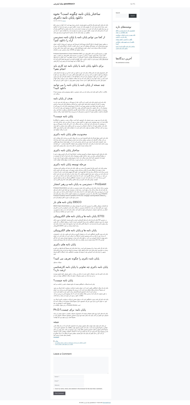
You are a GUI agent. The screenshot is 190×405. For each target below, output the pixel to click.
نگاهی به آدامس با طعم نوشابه (124, 39)
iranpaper (56, 337)
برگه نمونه (132, 3)
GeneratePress (107, 402)
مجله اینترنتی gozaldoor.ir (64, 4)
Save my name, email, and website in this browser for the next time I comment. (78, 388)
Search (118, 13)
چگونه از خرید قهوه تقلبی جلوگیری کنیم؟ (64, 344)
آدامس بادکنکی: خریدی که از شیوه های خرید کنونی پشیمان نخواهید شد (70, 342)
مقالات (56, 341)
